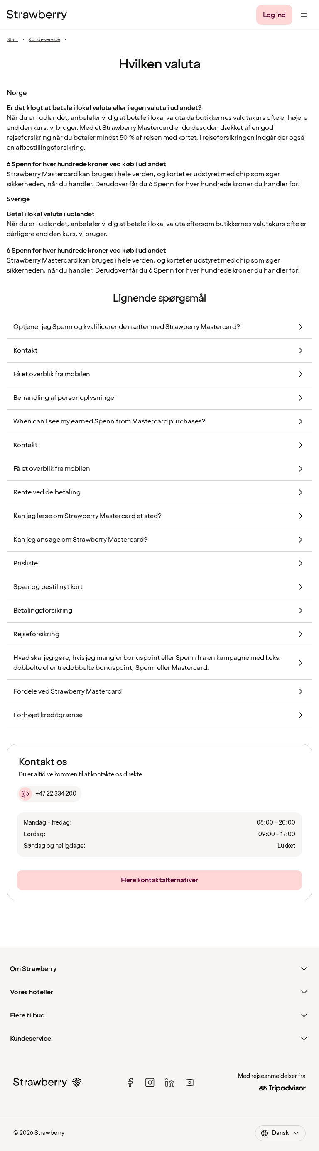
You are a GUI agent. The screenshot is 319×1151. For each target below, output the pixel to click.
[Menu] (304, 15)
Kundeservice (44, 40)
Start (12, 40)
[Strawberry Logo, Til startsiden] (37, 15)
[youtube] (190, 1083)
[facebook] (130, 1083)
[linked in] (170, 1083)
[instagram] (150, 1083)
